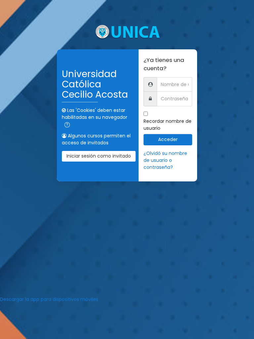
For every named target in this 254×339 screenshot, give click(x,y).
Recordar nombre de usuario (167, 124)
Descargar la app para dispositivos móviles (49, 299)
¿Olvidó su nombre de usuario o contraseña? (165, 160)
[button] (67, 124)
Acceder (168, 139)
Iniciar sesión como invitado (98, 156)
